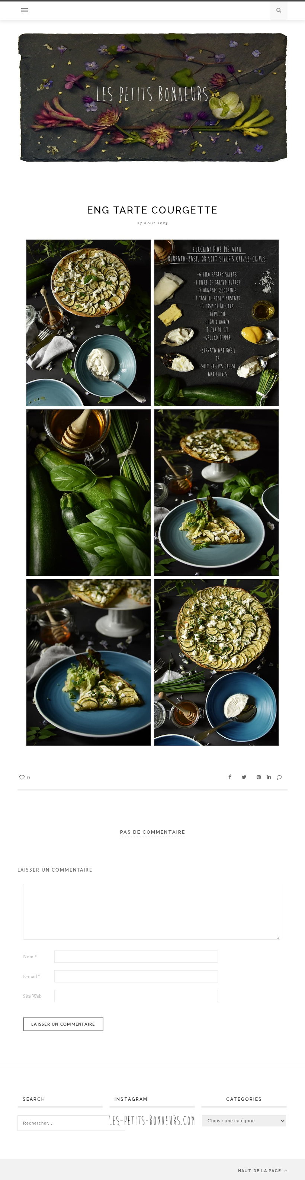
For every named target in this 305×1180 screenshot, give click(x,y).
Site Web (32, 996)
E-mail (31, 976)
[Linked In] (269, 777)
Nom (30, 956)
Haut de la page (260, 1170)
